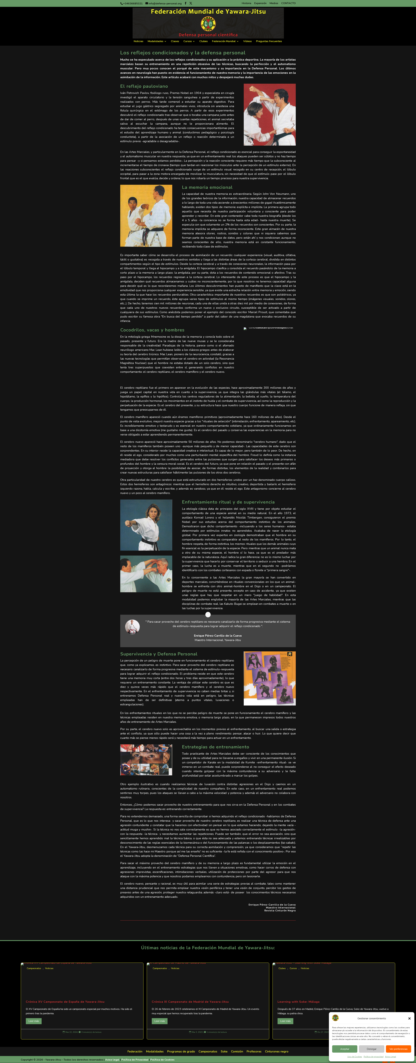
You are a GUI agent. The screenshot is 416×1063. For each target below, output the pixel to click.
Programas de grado (181, 1051)
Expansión (260, 3)
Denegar (372, 1049)
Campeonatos (34, 968)
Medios (274, 3)
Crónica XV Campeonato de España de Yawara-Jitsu (82, 1001)
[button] (409, 1018)
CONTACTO (288, 3)
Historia (246, 3)
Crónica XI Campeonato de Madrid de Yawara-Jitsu (208, 1001)
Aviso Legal (390, 1056)
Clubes (203, 41)
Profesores (254, 1051)
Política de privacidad (374, 1056)
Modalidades (155, 41)
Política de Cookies (162, 1060)
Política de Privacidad (134, 1060)
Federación (135, 1051)
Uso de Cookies (354, 1056)
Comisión (237, 1051)
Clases (175, 41)
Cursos (187, 41)
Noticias (138, 41)
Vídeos (247, 41)
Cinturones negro (276, 1051)
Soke (224, 1051)
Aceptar (344, 1049)
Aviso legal (112, 1060)
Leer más (33, 1021)
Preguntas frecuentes (269, 41)
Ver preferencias (399, 1049)
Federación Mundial (224, 41)
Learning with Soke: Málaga (334, 1001)
